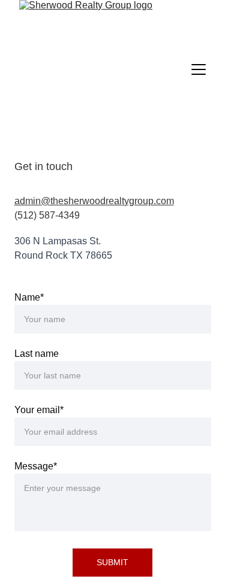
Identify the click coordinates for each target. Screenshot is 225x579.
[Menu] (198, 69)
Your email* (39, 410)
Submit (112, 562)
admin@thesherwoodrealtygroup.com (94, 201)
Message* (35, 466)
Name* (29, 297)
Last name (36, 353)
